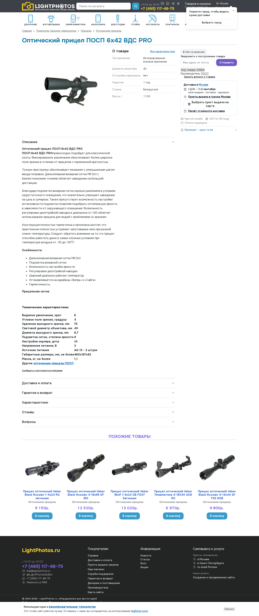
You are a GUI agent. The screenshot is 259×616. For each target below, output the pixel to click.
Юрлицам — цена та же (199, 129)
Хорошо (229, 609)
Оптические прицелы (108, 30)
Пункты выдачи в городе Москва (209, 96)
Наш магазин (96, 569)
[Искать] (135, 6)
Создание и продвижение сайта (214, 577)
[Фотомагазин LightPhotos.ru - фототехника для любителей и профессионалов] (48, 6)
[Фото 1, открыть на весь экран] (64, 91)
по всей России (207, 567)
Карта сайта (95, 592)
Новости (145, 555)
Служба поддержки (100, 573)
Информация (150, 549)
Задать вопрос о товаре (199, 76)
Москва (203, 84)
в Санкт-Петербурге (210, 563)
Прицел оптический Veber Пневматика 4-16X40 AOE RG (173, 495)
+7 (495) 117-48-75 (157, 8)
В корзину (42, 516)
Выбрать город (211, 22)
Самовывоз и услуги (208, 549)
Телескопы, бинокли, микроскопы (56, 30)
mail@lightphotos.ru (38, 570)
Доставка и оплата (36, 383)
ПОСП (204, 73)
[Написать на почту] (162, 3)
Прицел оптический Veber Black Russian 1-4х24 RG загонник (42, 495)
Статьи (145, 559)
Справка (93, 555)
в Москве (203, 559)
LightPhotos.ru (41, 550)
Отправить (226, 62)
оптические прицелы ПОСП (53, 363)
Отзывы (28, 412)
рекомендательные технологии (72, 607)
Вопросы (29, 422)
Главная (27, 30)
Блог (143, 563)
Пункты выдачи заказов (103, 564)
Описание (29, 142)
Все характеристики (162, 51)
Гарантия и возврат (37, 393)
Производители (98, 587)
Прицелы (86, 30)
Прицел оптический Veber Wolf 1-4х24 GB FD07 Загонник (129, 495)
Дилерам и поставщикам (104, 583)
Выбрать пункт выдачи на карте (210, 104)
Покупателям (98, 549)
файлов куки (139, 611)
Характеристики (35, 402)
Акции (144, 567)
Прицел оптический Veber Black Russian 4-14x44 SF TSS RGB (217, 495)
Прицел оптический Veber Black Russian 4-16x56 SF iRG (86, 495)
